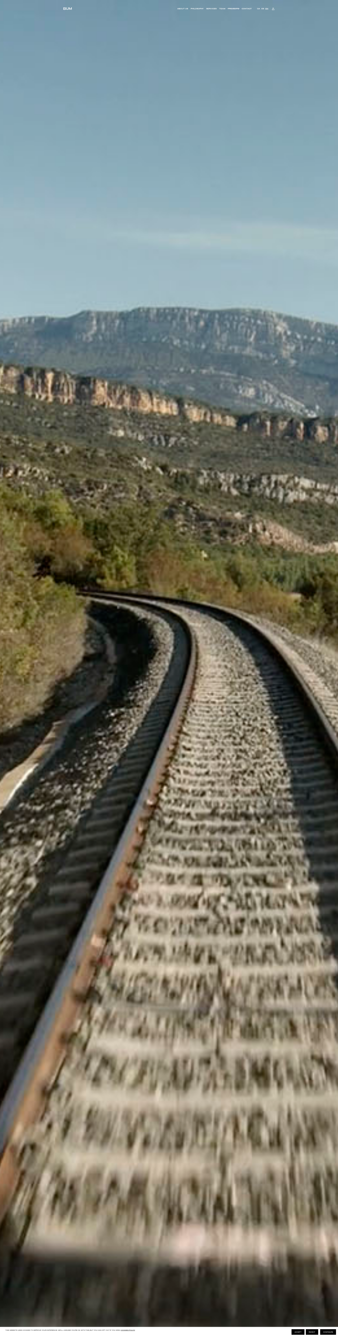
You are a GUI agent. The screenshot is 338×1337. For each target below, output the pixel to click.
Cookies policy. (128, 1330)
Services (211, 9)
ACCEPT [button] (298, 1332)
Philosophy (197, 9)
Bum (67, 8)
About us (182, 9)
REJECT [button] (312, 1332)
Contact (247, 9)
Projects (233, 9)
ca (258, 9)
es (262, 9)
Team (222, 9)
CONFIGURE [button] (328, 1332)
